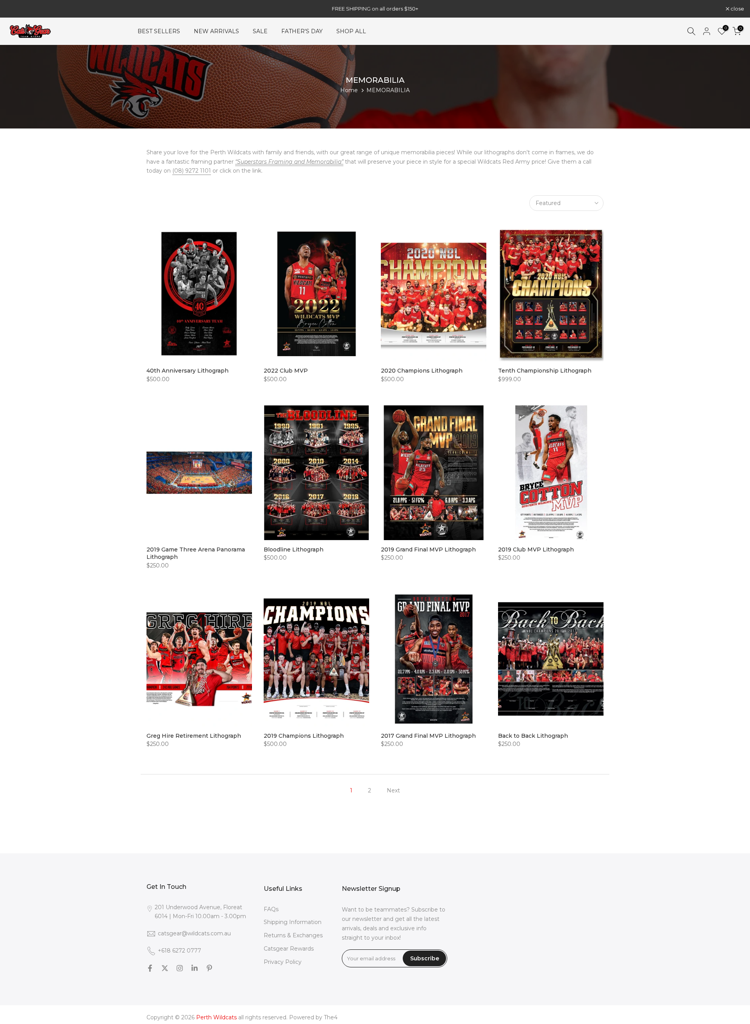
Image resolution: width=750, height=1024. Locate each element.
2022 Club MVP (286, 370)
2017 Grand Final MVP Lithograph (428, 735)
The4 (331, 1017)
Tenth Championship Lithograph (544, 370)
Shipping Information (292, 922)
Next (393, 790)
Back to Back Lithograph (533, 735)
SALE (260, 31)
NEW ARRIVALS (216, 31)
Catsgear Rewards (289, 948)
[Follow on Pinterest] (209, 968)
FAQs (271, 909)
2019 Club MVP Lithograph (536, 549)
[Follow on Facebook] (150, 968)
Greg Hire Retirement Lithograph (193, 735)
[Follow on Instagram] (179, 968)
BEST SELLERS (159, 31)
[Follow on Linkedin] (194, 968)
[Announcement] (375, 8)
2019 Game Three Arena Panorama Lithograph (195, 553)
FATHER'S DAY (302, 31)
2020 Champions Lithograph (421, 370)
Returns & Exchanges (293, 935)
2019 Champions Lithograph (304, 735)
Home (349, 90)
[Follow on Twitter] (164, 968)
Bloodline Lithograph (293, 549)
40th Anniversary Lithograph (187, 370)
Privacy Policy (283, 961)
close (16, 8)
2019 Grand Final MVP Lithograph (428, 549)
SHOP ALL (351, 31)
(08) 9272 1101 (191, 170)
